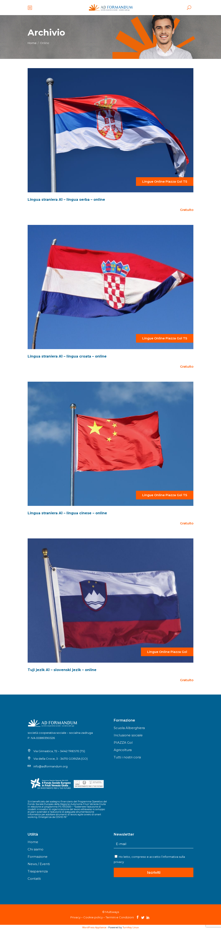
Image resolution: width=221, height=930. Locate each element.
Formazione (37, 857)
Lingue (147, 181)
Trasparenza (38, 871)
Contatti (34, 879)
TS (185, 181)
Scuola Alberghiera (129, 728)
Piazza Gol (174, 181)
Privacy (75, 917)
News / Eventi (39, 864)
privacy (119, 862)
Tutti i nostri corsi (127, 757)
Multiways (112, 912)
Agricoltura (123, 750)
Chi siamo (35, 849)
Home (32, 43)
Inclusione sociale (128, 735)
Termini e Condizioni (120, 917)
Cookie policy (93, 917)
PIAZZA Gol (123, 742)
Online (159, 181)
